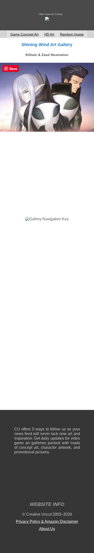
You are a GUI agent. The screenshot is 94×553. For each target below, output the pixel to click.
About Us (47, 529)
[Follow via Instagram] (32, 419)
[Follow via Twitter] (61, 419)
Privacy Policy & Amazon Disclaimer (47, 521)
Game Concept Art (24, 34)
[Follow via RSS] (17, 419)
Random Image (72, 34)
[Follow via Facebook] (47, 419)
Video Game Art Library (50, 14)
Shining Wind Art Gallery (46, 44)
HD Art (49, 34)
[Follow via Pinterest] (76, 419)
